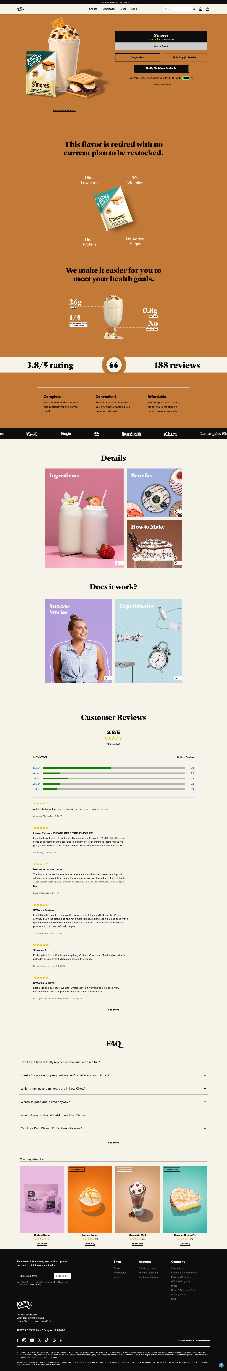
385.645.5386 (31, 1314)
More (36, 886)
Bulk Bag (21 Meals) (184, 57)
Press (174, 1285)
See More (113, 1009)
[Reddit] (54, 1340)
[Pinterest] (61, 1340)
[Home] (20, 9)
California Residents (161, 84)
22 (192, 784)
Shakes (118, 1268)
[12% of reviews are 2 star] (114, 784)
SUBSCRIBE (62, 1275)
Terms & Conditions (55, 1281)
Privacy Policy (35, 1284)
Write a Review (185, 757)
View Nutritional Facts (64, 110)
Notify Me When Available (161, 68)
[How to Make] (178, 563)
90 (192, 768)
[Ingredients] (119, 563)
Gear (116, 1277)
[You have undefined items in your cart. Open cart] (207, 9)
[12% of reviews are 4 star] (114, 773)
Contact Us (177, 1268)
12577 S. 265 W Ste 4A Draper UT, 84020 (41, 1330)
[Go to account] (200, 9)
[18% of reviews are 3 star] (114, 778)
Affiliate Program (180, 1281)
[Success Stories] (108, 678)
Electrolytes (120, 1272)
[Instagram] (24, 1340)
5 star (36, 768)
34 (192, 778)
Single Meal (137, 57)
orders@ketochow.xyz (33, 1317)
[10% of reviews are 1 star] (114, 789)
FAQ (173, 1298)
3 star (36, 778)
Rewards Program (181, 1277)
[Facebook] (18, 1340)
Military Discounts (148, 1272)
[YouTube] (32, 1340)
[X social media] (39, 1340)
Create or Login (147, 1268)
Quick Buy (42, 1243)
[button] (221, 1365)
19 (192, 789)
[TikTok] (47, 1340)
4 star (36, 773)
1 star (36, 789)
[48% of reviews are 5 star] (114, 768)
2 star (36, 784)
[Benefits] (178, 511)
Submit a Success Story (184, 1272)
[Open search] (194, 9)
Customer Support (149, 1277)
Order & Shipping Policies (185, 1290)
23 (192, 773)
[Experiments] (178, 678)
